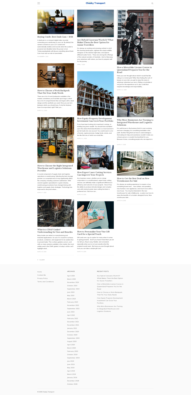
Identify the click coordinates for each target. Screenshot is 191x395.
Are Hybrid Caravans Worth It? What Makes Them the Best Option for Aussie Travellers (110, 278)
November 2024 (73, 282)
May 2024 (70, 295)
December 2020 (73, 331)
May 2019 (70, 368)
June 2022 (71, 312)
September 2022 (73, 308)
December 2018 (73, 381)
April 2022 (71, 315)
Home (39, 272)
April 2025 (71, 276)
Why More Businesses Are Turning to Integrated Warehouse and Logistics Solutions (109, 308)
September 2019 (73, 358)
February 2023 (72, 302)
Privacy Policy (42, 278)
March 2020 (71, 348)
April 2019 (71, 371)
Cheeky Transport (48, 392)
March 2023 (71, 299)
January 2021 (72, 328)
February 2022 (72, 318)
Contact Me (41, 275)
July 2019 (70, 361)
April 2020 (71, 345)
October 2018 (72, 384)
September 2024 (73, 289)
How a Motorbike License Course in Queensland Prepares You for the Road (110, 286)
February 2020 (72, 351)
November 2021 (73, 325)
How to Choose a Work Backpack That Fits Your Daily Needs (109, 293)
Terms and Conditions (45, 282)
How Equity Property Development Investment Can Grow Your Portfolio (110, 300)
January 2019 (72, 377)
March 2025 (71, 279)
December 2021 (73, 322)
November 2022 (73, 305)
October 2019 (72, 354)
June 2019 (71, 364)
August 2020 (71, 341)
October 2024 (72, 286)
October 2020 (72, 335)
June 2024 (71, 292)
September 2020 (73, 338)
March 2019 (71, 374)
